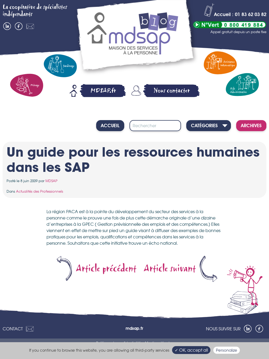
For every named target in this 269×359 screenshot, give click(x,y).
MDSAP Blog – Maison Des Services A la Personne (135, 38)
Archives (251, 126)
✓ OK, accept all (191, 350)
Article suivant (170, 269)
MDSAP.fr (103, 90)
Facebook (18, 26)
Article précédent (106, 269)
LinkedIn (7, 26)
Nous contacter (172, 90)
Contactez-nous (30, 26)
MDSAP (51, 181)
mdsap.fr (134, 329)
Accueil (110, 126)
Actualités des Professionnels (39, 191)
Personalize (226, 350)
